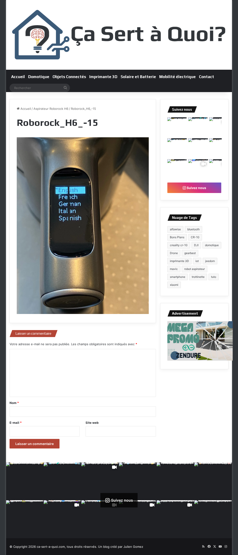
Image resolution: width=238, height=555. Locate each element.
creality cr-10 (179, 245)
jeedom (210, 261)
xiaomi (174, 284)
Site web (92, 422)
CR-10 (195, 237)
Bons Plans (177, 237)
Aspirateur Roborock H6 (50, 108)
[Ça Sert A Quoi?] (119, 34)
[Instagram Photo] (177, 127)
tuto (213, 277)
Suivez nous (196, 188)
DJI (196, 245)
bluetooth (193, 229)
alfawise (175, 229)
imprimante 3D (179, 261)
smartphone (177, 277)
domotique (212, 245)
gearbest (190, 253)
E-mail (16, 422)
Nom (14, 403)
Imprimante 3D (103, 76)
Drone (174, 253)
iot (197, 261)
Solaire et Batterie (138, 76)
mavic (174, 269)
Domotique (38, 76)
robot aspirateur (194, 269)
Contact (206, 76)
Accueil (18, 76)
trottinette (198, 277)
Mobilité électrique (177, 76)
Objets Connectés (69, 76)
